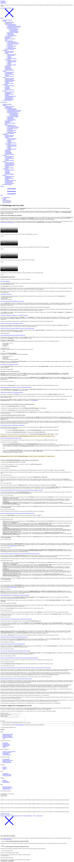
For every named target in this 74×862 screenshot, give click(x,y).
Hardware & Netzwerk (7, 786)
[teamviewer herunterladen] (11, 8)
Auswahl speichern (4, 860)
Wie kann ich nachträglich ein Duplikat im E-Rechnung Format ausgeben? (14, 636)
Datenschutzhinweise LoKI (16, 815)
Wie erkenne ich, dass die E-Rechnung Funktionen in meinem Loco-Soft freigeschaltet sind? (17, 328)
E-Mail (3, 716)
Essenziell (3, 846)
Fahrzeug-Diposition (6, 761)
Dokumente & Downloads (7, 787)
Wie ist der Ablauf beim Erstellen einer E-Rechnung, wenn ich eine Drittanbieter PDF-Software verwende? (19, 553)
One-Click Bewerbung (7, 775)
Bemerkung (2, 720)
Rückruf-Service (3, 3)
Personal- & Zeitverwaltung (8, 760)
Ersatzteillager (5, 742)
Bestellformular (35, 400)
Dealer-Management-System (8, 734)
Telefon (4, 715)
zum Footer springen (6, 202)
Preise (4, 738)
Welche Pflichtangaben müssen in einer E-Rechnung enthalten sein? (12, 335)
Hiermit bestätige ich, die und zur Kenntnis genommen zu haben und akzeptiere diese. (23, 724)
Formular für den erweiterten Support (7, 222)
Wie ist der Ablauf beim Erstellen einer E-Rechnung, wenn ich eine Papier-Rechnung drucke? (17, 513)
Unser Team (5, 767)
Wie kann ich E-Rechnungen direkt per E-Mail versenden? (11, 438)
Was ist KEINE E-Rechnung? (5, 294)
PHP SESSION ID (5, 855)
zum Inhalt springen (6, 197)
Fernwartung (2, 0)
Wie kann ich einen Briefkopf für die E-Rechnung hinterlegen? (11, 392)
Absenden (2, 729)
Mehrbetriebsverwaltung (7, 762)
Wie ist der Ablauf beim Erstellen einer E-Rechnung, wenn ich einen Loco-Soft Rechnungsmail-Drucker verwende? (21, 490)
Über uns (4, 766)
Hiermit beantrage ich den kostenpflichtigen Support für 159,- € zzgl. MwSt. (17, 722)
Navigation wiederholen (14, 115)
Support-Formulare (6, 788)
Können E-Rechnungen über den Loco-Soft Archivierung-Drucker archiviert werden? (16, 678)
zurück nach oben (39, 815)
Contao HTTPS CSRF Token (7, 850)
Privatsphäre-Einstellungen (27, 815)
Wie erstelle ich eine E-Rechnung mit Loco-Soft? (9, 364)
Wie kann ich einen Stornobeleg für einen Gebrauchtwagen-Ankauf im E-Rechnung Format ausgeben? (19, 657)
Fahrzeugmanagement (7, 752)
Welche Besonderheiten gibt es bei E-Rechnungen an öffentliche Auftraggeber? (14, 595)
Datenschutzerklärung (20, 724)
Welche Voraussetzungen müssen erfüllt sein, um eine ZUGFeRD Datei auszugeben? (16, 387)
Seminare (4, 780)
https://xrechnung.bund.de (12, 545)
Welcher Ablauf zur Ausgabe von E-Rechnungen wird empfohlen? (12, 425)
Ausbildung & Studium (7, 774)
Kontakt (1, 186)
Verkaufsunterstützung (7, 754)
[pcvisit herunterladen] (2, 8)
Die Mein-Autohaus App (7, 735)
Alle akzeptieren (11, 860)
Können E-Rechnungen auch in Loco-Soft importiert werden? (11, 323)
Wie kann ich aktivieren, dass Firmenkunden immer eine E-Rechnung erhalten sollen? (16, 619)
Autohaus (4, 713)
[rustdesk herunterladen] (6, 8)
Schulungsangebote (6, 782)
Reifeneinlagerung (6, 743)
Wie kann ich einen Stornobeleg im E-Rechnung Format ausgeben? (12, 643)
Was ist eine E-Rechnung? (5, 281)
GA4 (3, 845)
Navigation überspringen (7, 104)
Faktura (4, 747)
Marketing (4, 841)
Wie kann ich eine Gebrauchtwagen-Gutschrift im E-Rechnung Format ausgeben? (15, 650)
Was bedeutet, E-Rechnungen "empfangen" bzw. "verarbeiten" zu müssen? (14, 315)
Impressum (2, 815)
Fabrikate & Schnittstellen (7, 736)
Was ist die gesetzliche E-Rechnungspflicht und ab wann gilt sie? (12, 301)
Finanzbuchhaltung (6, 759)
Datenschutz (8, 815)
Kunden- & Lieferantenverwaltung (9, 751)
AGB (13, 724)
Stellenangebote (6, 773)
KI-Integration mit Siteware (8, 737)
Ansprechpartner (5, 714)
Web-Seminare (5, 781)
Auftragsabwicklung (6, 744)
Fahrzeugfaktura (6, 753)
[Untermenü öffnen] (6, 105)
